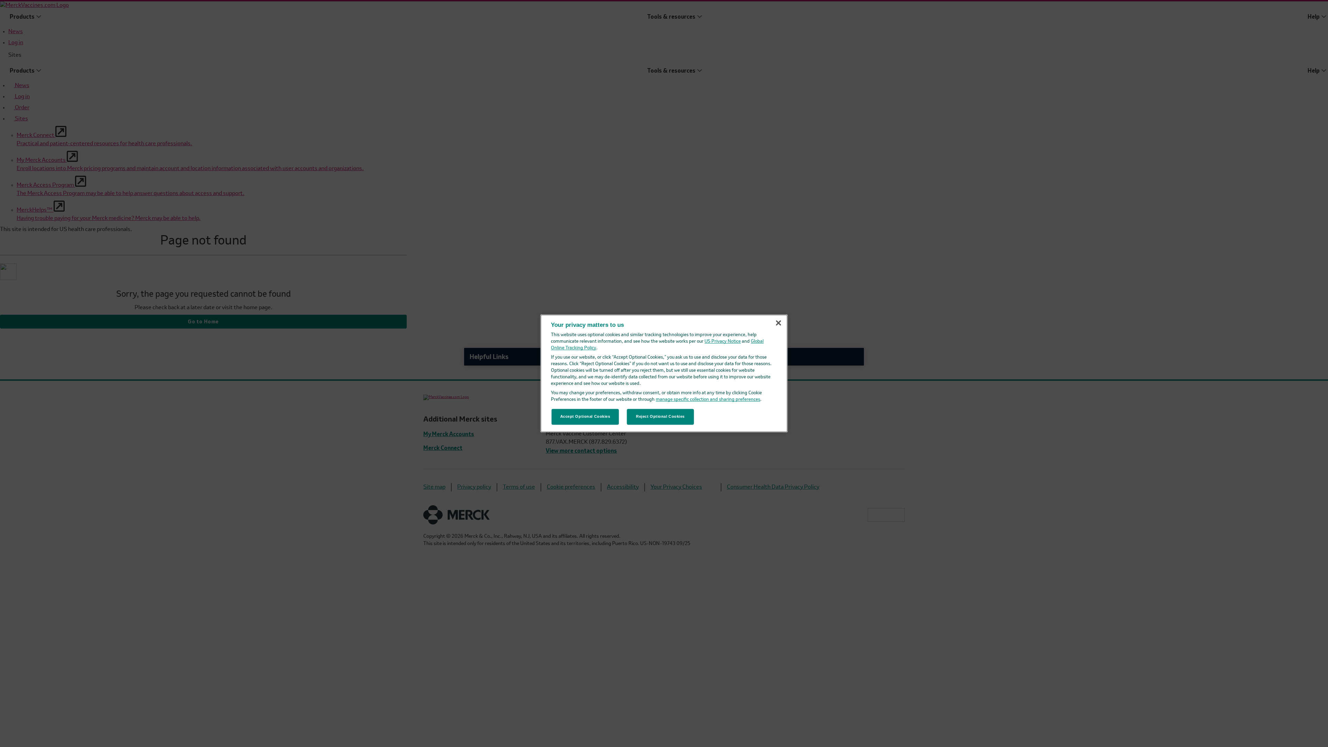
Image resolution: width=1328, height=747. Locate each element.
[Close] (778, 322)
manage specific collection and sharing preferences (708, 400)
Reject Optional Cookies (660, 417)
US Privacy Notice (722, 342)
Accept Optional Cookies (585, 417)
